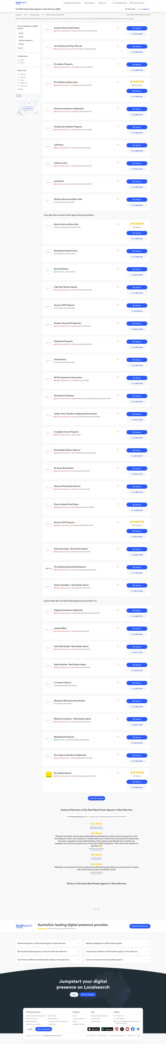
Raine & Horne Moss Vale (96, 828)
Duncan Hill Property (96, 873)
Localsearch (18, 15)
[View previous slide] (94, 909)
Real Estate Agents (34, 15)
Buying (21, 33)
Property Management (26, 40)
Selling (21, 37)
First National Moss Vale (96, 850)
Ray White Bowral (96, 859)
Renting (21, 44)
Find (25, 15)
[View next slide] (98, 909)
